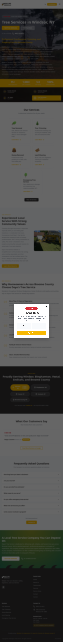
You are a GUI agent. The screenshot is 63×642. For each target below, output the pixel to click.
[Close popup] (46, 306)
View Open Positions (31, 333)
